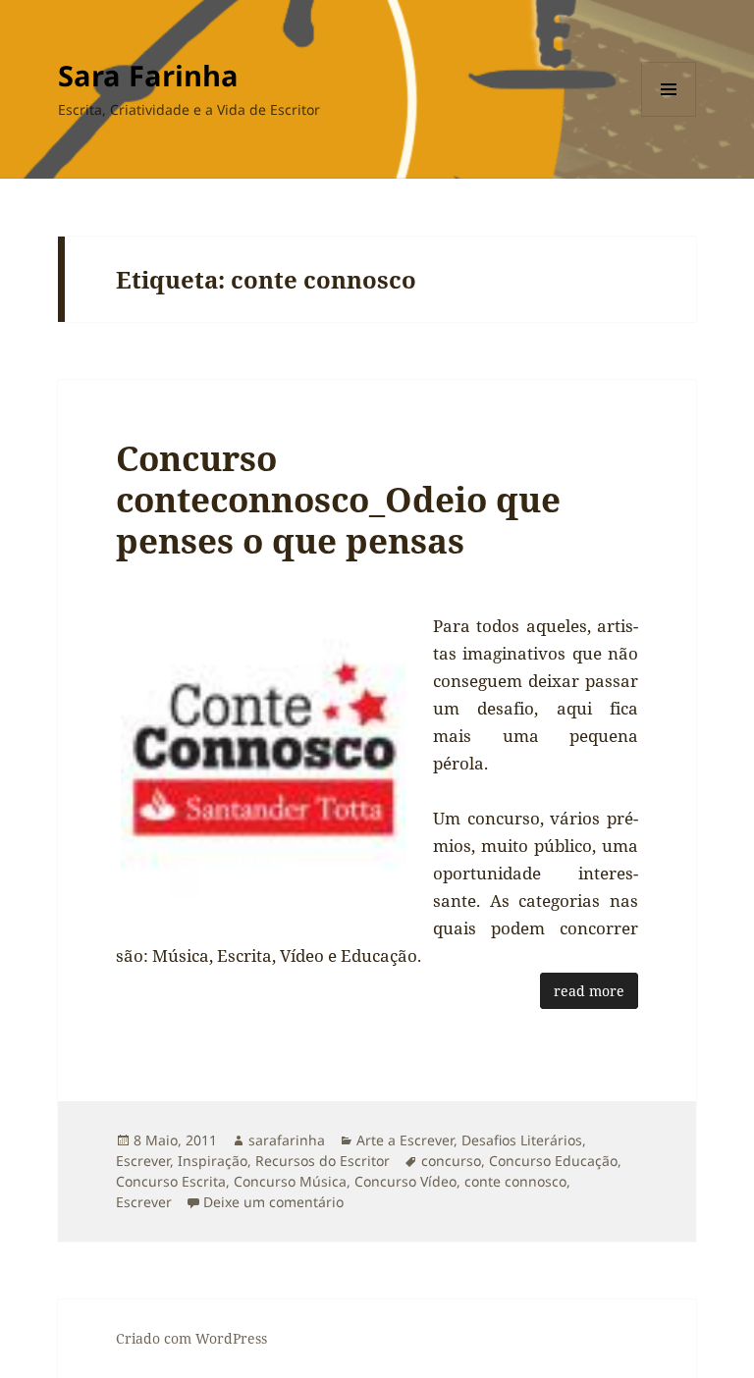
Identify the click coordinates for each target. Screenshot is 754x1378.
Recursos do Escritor (322, 1160)
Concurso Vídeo (405, 1181)
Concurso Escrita (171, 1181)
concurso (451, 1160)
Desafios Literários (521, 1140)
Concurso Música (290, 1181)
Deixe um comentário (273, 1201)
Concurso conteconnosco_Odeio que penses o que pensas (338, 499)
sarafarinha (286, 1140)
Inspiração (212, 1160)
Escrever (143, 1160)
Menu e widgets (669, 116)
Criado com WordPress (191, 1338)
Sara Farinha (148, 75)
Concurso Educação (553, 1160)
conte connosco (515, 1181)
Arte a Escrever (405, 1140)
